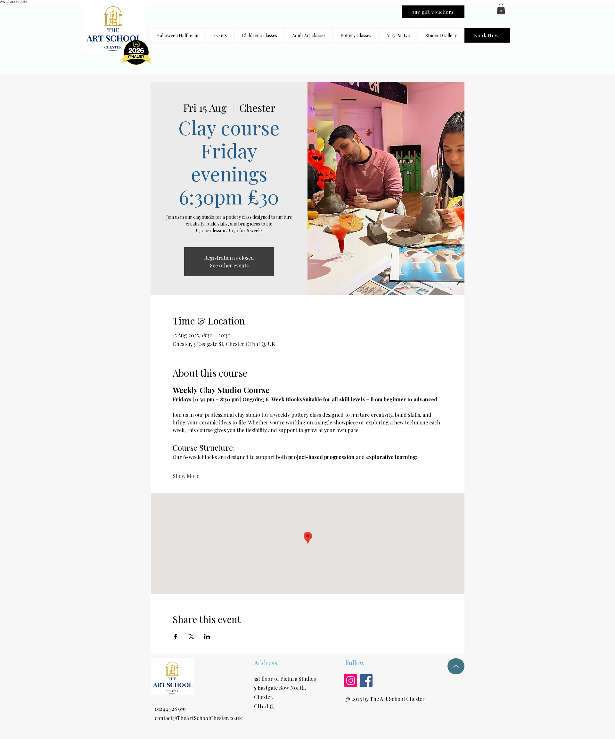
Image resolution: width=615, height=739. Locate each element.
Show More (186, 475)
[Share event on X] (191, 636)
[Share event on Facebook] (176, 636)
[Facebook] (366, 680)
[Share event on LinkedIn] (207, 636)
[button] (259, 35)
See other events (229, 265)
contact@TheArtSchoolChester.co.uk (198, 718)
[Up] (455, 666)
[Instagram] (350, 680)
